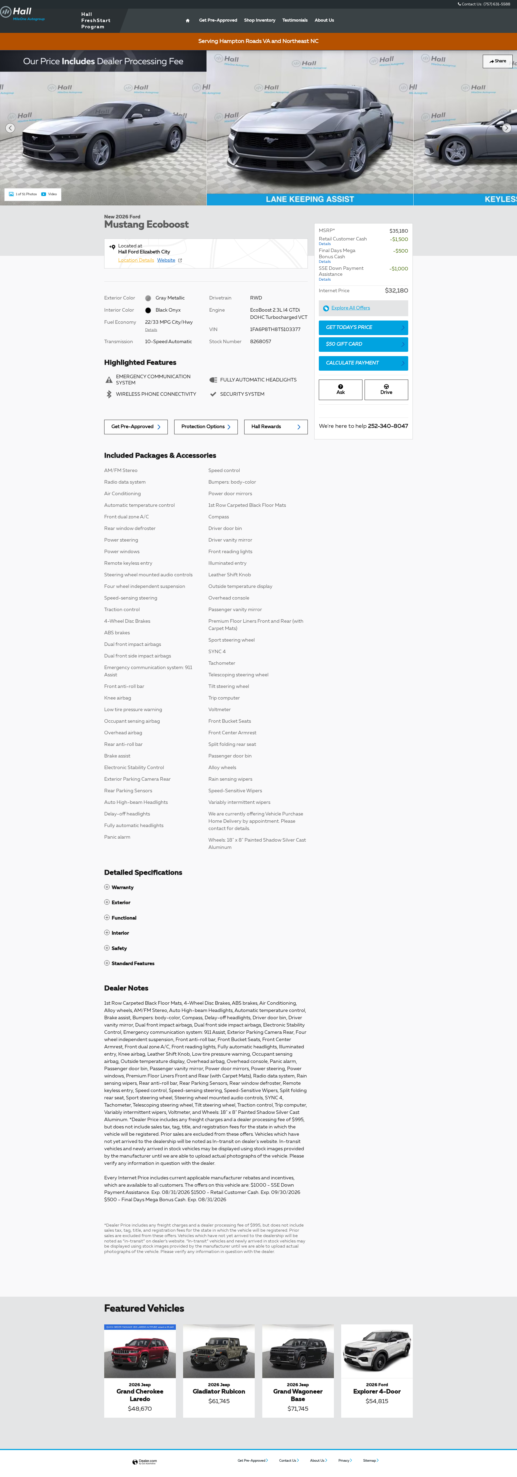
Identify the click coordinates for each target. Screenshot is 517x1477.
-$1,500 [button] (399, 239)
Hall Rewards (266, 426)
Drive (386, 392)
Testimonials (295, 20)
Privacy (343, 1460)
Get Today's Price (349, 327)
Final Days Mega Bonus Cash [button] (337, 256)
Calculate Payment (352, 363)
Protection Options (203, 426)
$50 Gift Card (344, 344)
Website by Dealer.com (144, 1462)
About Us (324, 20)
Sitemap (369, 1460)
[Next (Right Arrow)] (507, 128)
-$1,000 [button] (398, 269)
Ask (341, 392)
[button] (206, 887)
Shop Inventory (259, 20)
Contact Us (287, 1460)
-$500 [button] (400, 251)
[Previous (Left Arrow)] (10, 128)
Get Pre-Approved (132, 426)
